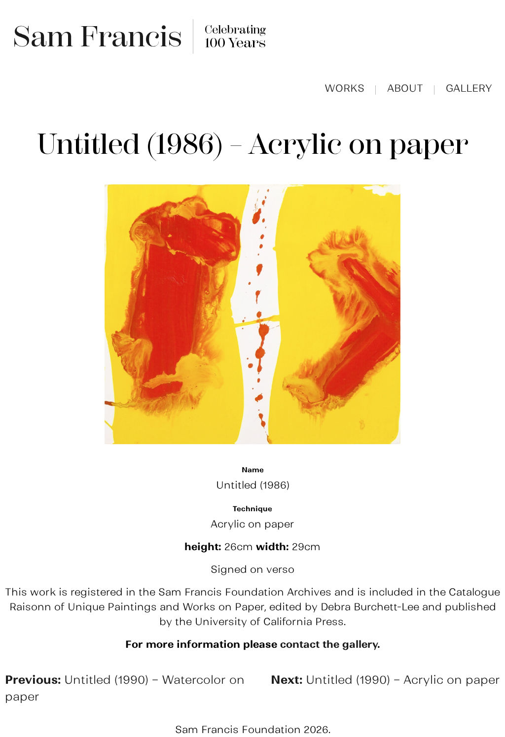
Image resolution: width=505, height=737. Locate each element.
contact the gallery (328, 644)
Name (253, 469)
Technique (252, 508)
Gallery (469, 88)
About (405, 88)
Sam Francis (97, 36)
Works (344, 88)
